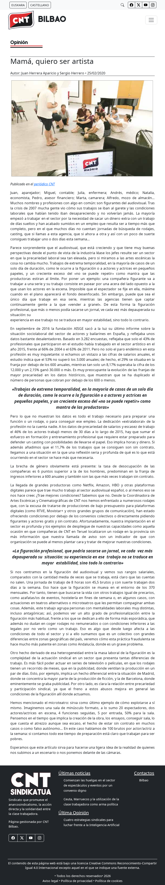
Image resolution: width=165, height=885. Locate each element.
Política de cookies (108, 881)
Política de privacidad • (77, 881)
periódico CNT (44, 184)
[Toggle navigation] (151, 20)
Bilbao (143, 780)
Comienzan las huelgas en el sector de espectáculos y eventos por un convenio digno (89, 785)
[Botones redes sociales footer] (13, 838)
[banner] (37, 20)
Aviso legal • (51, 881)
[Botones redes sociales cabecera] (131, 5)
